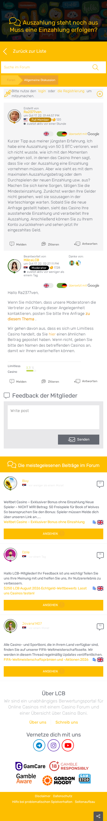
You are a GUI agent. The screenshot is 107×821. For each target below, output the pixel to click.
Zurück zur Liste (29, 50)
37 (100, 483)
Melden (20, 244)
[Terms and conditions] (69, 766)
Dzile (26, 552)
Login (42, 91)
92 (100, 625)
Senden (83, 439)
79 (100, 554)
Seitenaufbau (85, 802)
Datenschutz (62, 796)
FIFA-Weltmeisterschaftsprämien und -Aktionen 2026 (46, 659)
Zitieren (53, 244)
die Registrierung (70, 91)
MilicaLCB (31, 260)
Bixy (25, 481)
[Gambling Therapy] (58, 778)
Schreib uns (66, 722)
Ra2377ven (32, 112)
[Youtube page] (68, 745)
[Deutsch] (62, 133)
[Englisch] (49, 133)
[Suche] (95, 67)
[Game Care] (30, 766)
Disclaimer (43, 796)
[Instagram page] (54, 745)
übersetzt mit (78, 134)
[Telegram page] (39, 745)
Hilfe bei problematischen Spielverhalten (42, 802)
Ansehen (50, 533)
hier (52, 334)
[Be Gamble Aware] (26, 778)
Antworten (89, 244)
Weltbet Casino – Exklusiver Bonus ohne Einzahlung (44, 522)
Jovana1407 (32, 623)
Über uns (37, 722)
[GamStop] (84, 778)
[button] (98, 522)
